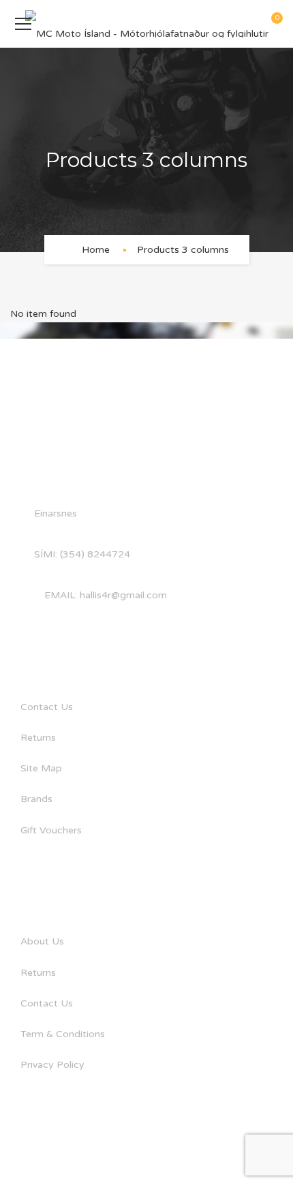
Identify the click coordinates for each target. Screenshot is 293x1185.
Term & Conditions (62, 1034)
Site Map (41, 768)
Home (96, 250)
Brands (36, 799)
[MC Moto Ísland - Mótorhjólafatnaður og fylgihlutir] (146, 23)
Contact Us (46, 707)
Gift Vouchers (51, 830)
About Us (42, 941)
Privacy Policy (52, 1065)
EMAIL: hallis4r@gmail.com (105, 595)
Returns (38, 737)
